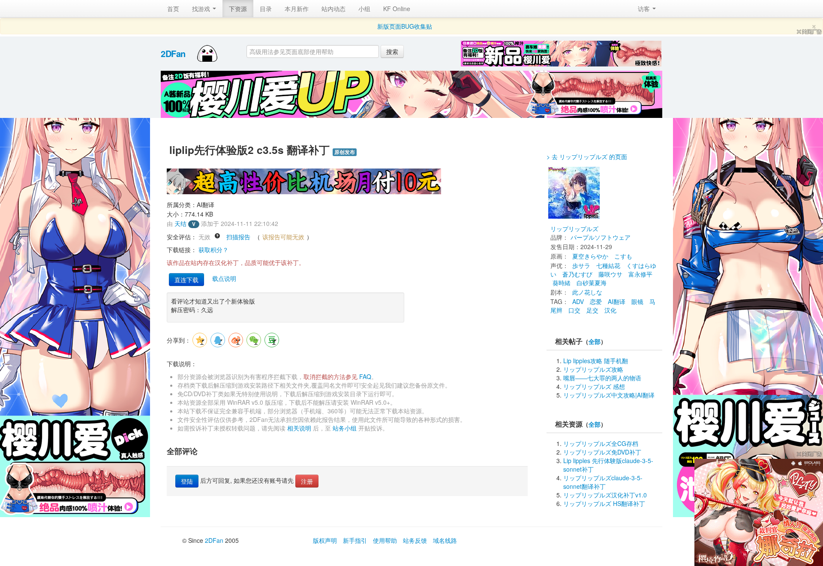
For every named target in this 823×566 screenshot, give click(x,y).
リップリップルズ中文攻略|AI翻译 (609, 395)
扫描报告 (238, 236)
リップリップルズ (574, 228)
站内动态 (333, 8)
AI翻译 (616, 301)
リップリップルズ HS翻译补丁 (604, 503)
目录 (266, 8)
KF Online (396, 8)
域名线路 (445, 540)
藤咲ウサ (610, 274)
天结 (180, 223)
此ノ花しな (587, 292)
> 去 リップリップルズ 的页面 (587, 156)
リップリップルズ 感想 (594, 386)
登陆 (187, 481)
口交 (574, 310)
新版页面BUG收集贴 (404, 26)
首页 (173, 8)
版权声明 (325, 540)
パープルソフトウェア (601, 237)
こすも (623, 256)
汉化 (610, 310)
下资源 (238, 8)
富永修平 (640, 274)
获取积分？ (213, 249)
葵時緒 (562, 282)
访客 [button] (645, 8)
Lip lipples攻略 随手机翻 (595, 360)
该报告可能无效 (283, 236)
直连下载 (186, 279)
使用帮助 (385, 540)
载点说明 (224, 278)
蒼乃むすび (577, 274)
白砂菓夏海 (592, 282)
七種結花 (608, 265)
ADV (578, 301)
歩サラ (581, 265)
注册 (307, 481)
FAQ (365, 376)
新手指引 (355, 540)
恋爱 (596, 301)
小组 (364, 8)
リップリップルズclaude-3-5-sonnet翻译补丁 (603, 482)
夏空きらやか (590, 256)
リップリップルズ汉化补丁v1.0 (605, 495)
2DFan (173, 53)
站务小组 (345, 428)
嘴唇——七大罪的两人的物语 (602, 377)
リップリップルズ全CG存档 (600, 443)
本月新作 (297, 8)
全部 (595, 341)
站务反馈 (415, 540)
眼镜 (637, 301)
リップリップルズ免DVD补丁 (602, 452)
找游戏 (202, 8)
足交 (592, 310)
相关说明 (299, 428)
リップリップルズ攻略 (593, 369)
